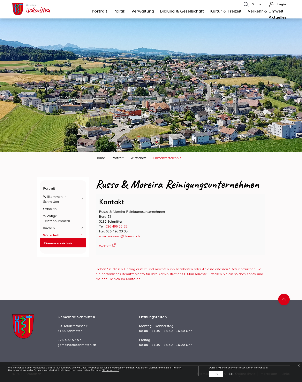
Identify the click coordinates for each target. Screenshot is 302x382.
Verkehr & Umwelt (266, 11)
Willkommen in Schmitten (55, 199)
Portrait (99, 11)
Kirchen (49, 227)
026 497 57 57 (69, 339)
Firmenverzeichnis (58, 243)
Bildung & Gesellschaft (182, 11)
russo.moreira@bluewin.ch (119, 235)
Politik (119, 11)
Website (107, 245)
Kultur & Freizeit (226, 11)
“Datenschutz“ (110, 370)
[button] (252, 4)
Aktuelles (278, 17)
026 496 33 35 (116, 226)
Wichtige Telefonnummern (56, 218)
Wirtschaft (51, 234)
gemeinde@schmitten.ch (77, 344)
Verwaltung (142, 11)
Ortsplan (50, 208)
